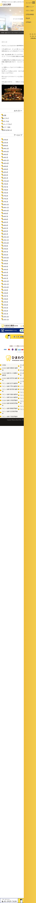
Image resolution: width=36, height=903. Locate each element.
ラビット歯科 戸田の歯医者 (7, 389)
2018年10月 (6, 163)
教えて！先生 (6, 127)
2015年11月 (6, 240)
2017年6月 (6, 190)
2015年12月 (6, 237)
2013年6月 (6, 299)
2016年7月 (6, 216)
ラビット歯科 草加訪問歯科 (25, 402)
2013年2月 (6, 311)
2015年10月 (6, 243)
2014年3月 (6, 272)
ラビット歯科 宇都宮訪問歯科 (26, 412)
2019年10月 (6, 151)
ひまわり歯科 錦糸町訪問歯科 (8, 412)
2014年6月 (6, 263)
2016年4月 (6, 225)
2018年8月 (6, 169)
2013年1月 (6, 314)
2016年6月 (6, 219)
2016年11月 (6, 207)
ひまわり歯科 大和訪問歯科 (7, 407)
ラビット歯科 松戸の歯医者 (7, 384)
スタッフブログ (7, 124)
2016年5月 (6, 222)
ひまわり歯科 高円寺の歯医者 (8, 379)
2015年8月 (6, 249)
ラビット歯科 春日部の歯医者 (8, 393)
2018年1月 (6, 178)
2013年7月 (6, 296)
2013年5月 (6, 302)
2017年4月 (6, 196)
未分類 (5, 115)
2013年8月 (6, 293)
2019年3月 (6, 157)
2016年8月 (6, 213)
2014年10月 (6, 257)
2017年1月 (6, 201)
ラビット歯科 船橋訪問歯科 (7, 416)
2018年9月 (6, 166)
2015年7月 (6, 252)
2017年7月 (6, 187)
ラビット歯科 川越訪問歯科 (25, 416)
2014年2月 (6, 275)
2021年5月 (6, 142)
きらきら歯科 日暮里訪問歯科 (26, 375)
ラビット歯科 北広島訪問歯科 (8, 421)
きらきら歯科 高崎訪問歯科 (25, 370)
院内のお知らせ (7, 130)
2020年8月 (6, 145)
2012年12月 (6, 316)
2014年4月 (6, 269)
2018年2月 (6, 175)
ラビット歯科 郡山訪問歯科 (25, 407)
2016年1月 (6, 234)
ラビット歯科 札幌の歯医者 (7, 398)
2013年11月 (6, 284)
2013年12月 (6, 281)
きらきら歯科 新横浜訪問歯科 (26, 365)
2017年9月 (6, 184)
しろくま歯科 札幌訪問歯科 (25, 389)
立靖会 (3, 365)
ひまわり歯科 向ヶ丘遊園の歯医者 (9, 375)
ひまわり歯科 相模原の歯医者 (8, 370)
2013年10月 (6, 287)
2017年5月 (6, 193)
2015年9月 (6, 246)
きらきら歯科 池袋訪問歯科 (25, 393)
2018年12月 (6, 160)
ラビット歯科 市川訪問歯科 (25, 421)
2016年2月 (6, 231)
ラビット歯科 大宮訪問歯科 (25, 398)
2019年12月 (6, 148)
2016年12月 (6, 204)
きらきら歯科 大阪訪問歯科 (25, 379)
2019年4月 (6, 154)
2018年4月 (6, 172)
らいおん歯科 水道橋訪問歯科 (26, 384)
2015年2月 (6, 255)
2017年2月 (6, 199)
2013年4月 (6, 305)
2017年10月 (6, 181)
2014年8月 (6, 260)
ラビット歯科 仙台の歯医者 (7, 402)
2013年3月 (6, 308)
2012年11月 (6, 319)
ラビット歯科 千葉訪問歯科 (7, 426)
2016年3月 (6, 228)
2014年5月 (6, 266)
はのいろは (6, 121)
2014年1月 (6, 278)
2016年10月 (6, 210)
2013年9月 (6, 290)
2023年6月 (6, 140)
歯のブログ (6, 118)
